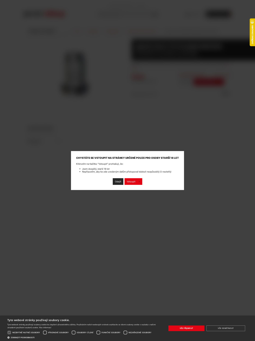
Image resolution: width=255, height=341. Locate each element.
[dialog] (127, 328)
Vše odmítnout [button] (226, 328)
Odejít (118, 181)
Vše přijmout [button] (186, 328)
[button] (85, 337)
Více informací (45, 327)
